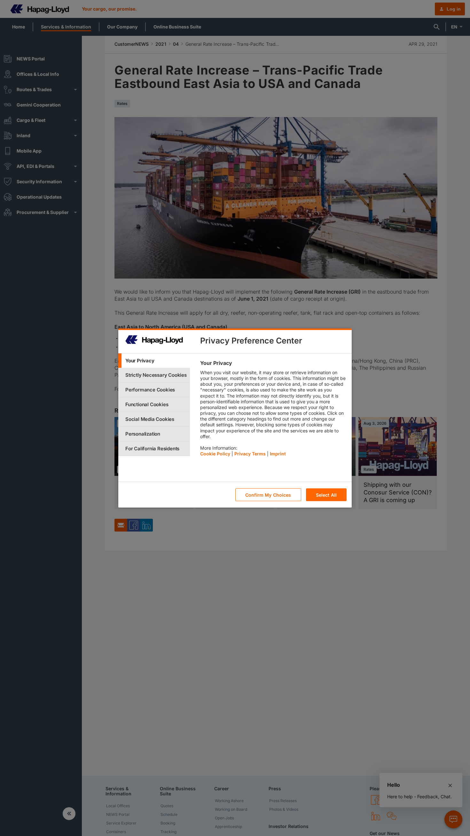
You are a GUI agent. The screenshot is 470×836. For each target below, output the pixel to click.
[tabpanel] (273, 410)
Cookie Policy (215, 453)
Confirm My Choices (268, 495)
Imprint (278, 453)
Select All (326, 495)
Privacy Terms (250, 453)
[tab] (154, 360)
